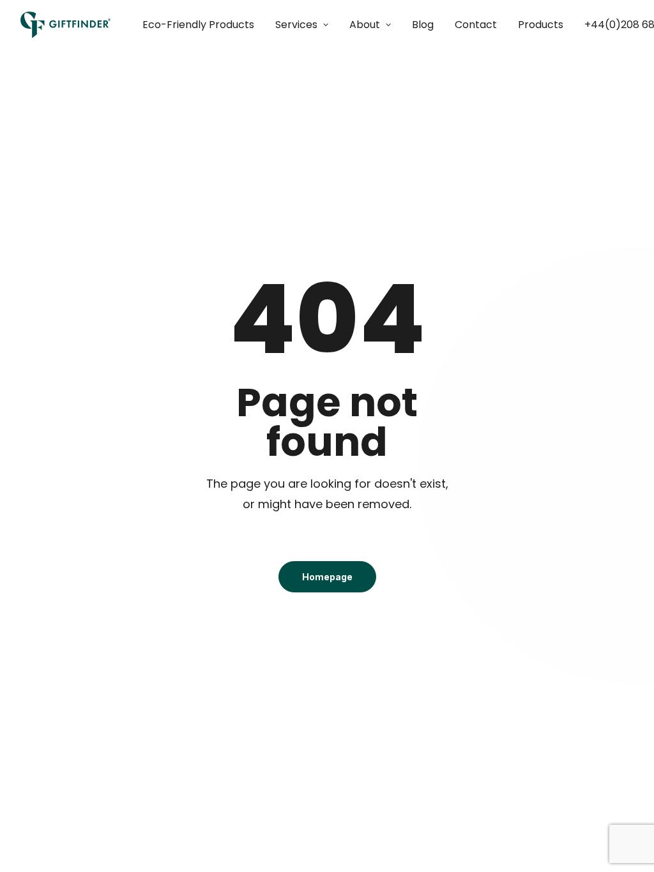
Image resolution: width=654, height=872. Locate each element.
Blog (423, 24)
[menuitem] (202, 25)
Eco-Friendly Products (198, 24)
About (364, 24)
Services (296, 24)
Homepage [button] (327, 576)
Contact (476, 24)
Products (540, 24)
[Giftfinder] (65, 24)
